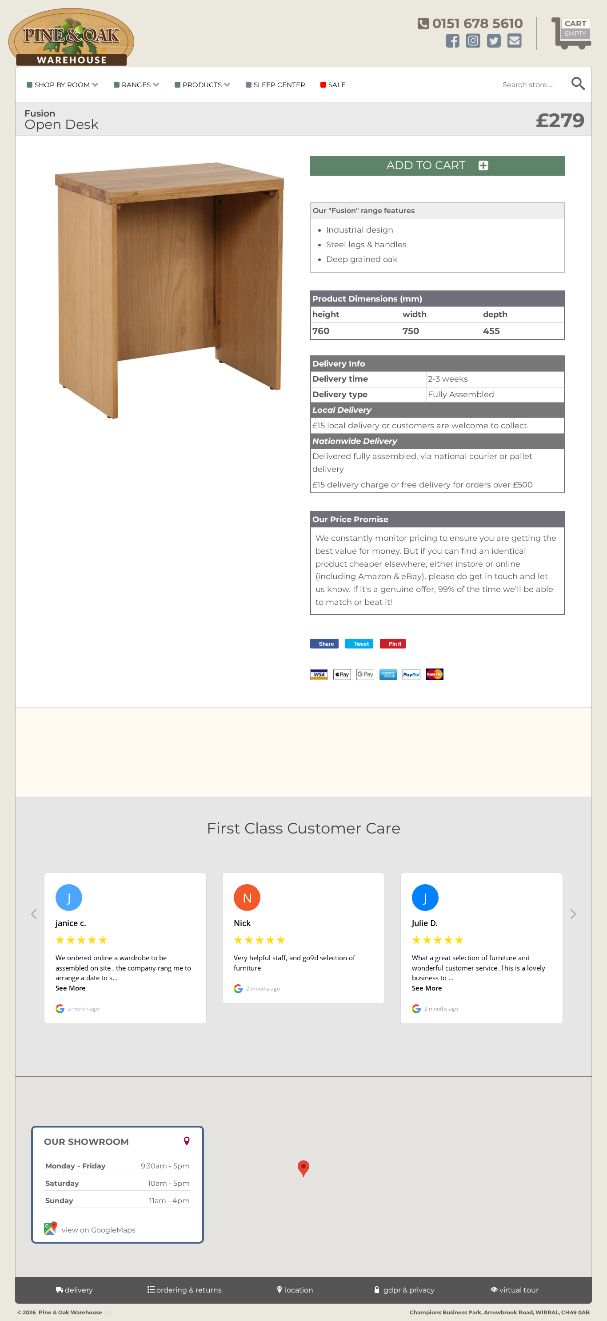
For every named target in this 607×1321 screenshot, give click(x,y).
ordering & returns (188, 1290)
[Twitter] (494, 41)
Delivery (78, 1290)
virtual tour (518, 1290)
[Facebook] (452, 41)
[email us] (514, 41)
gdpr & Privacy (408, 1290)
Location (298, 1290)
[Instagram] (473, 41)
